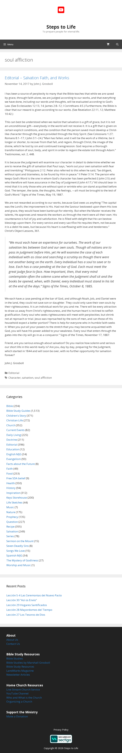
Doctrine (11, 439)
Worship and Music (18, 565)
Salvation (12, 531)
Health (10, 483)
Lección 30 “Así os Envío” (21, 600)
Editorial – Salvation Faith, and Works (37, 77)
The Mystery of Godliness (22, 560)
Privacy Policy (61, 729)
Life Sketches (14, 502)
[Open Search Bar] (117, 44)
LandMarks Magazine (20, 670)
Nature (10, 512)
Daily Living (13, 435)
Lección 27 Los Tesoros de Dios (25, 614)
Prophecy (12, 517)
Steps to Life (61, 27)
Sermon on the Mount (20, 541)
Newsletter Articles (18, 674)
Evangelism (13, 459)
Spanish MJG (14, 555)
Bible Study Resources (20, 666)
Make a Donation (17, 716)
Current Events (15, 430)
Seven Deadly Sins (17, 546)
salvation (27, 377)
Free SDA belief (15, 478)
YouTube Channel (17, 693)
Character (14, 377)
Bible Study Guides (18, 410)
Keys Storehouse (16, 497)
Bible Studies (14, 658)
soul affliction (43, 377)
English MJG (13, 454)
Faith (9, 468)
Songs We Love (15, 551)
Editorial (13, 373)
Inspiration (13, 493)
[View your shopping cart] (108, 44)
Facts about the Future (20, 464)
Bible (9, 406)
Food (9, 473)
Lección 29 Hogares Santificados (26, 605)
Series (10, 536)
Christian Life (14, 420)
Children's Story (16, 415)
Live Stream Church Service (23, 689)
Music (10, 507)
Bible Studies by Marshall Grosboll (28, 662)
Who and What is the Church (24, 697)
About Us (12, 639)
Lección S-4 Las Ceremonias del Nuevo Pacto (34, 595)
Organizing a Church (19, 701)
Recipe (10, 526)
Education (12, 449)
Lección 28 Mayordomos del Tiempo (29, 610)
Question (12, 522)
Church (10, 425)
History (11, 488)
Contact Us (13, 644)
